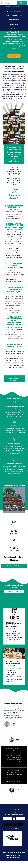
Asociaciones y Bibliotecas (14, 15)
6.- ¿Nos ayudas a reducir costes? (14, 345)
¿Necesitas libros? (14, 20)
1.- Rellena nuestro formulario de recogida (14, 208)
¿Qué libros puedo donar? (14, 11)
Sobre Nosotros (14, 24)
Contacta (14, 28)
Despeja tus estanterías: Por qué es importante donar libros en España (13, 624)
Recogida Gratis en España (14, 7)
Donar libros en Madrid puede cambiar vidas (13, 662)
